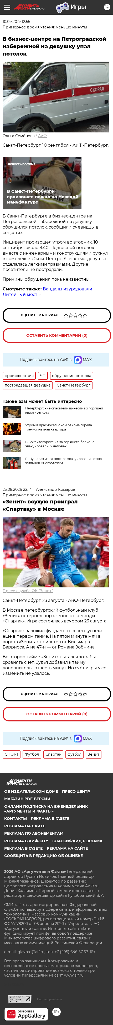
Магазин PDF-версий (27, 798)
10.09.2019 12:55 (16, 21)
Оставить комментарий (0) (57, 335)
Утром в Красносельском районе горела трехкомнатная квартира (58, 427)
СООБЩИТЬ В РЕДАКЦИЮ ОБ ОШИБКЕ (43, 855)
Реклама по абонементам (33, 833)
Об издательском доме (31, 791)
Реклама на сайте (24, 826)
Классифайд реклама (77, 841)
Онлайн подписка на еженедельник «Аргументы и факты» (46, 809)
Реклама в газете (50, 818)
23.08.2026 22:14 (17, 489)
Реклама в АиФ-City (26, 841)
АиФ (42, 135)
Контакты (15, 818)
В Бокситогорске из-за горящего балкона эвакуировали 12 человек (59, 444)
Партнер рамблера (49, 999)
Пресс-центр (76, 791)
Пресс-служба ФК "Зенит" (28, 590)
